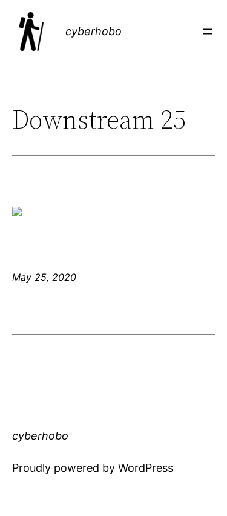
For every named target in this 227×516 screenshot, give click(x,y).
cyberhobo (93, 31)
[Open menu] (207, 31)
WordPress (145, 467)
